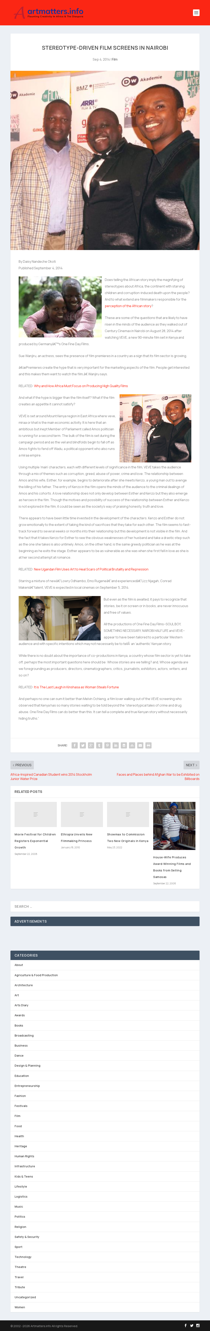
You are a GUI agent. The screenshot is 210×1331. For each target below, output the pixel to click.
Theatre (20, 1267)
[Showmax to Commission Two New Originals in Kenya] (128, 814)
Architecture (24, 985)
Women (20, 1307)
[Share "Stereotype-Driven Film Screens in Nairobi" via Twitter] (83, 745)
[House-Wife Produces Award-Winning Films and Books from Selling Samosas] (174, 826)
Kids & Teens (24, 1176)
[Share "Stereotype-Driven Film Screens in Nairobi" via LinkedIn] (116, 745)
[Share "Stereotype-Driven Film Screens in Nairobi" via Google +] (91, 745)
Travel (19, 1277)
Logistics (21, 1196)
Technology (23, 1257)
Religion (20, 1227)
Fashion (20, 1096)
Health (19, 1136)
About (19, 965)
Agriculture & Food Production (36, 975)
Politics (20, 1216)
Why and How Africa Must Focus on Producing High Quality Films (81, 386)
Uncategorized (25, 1297)
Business (21, 1045)
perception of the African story (128, 306)
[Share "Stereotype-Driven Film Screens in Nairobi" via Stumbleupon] (132, 745)
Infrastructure (25, 1166)
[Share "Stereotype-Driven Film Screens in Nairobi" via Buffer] (124, 745)
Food (18, 1126)
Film (115, 59)
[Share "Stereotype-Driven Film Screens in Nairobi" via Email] (140, 745)
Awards (20, 1015)
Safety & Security (27, 1237)
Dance (19, 1055)
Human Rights (24, 1156)
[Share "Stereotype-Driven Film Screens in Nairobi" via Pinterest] (107, 745)
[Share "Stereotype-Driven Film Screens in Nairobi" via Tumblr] (99, 745)
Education (22, 1076)
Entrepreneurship (27, 1086)
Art (17, 995)
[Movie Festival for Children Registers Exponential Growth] (36, 814)
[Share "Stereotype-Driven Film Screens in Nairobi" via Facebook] (75, 745)
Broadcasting (24, 1035)
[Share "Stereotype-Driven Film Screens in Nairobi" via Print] (148, 745)
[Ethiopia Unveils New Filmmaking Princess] (82, 814)
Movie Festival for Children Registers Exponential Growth (35, 840)
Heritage (21, 1146)
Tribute (20, 1287)
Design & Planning (27, 1065)
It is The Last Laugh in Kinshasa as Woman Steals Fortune (76, 687)
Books (19, 1025)
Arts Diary (22, 1005)
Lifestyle (21, 1186)
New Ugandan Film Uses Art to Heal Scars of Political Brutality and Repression (91, 569)
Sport (18, 1247)
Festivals (21, 1106)
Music (19, 1206)
